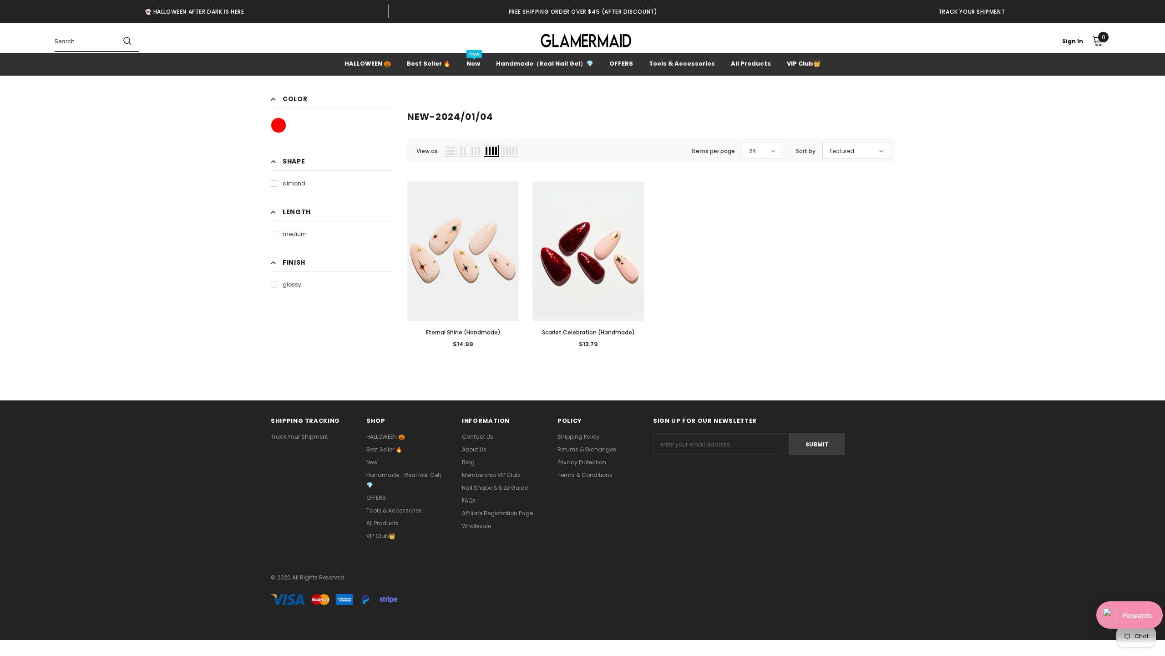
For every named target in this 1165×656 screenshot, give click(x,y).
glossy (292, 284)
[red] (278, 125)
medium (295, 234)
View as (427, 151)
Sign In (1072, 41)
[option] (194, 11)
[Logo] (586, 40)
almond (294, 183)
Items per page (713, 151)
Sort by (806, 151)
